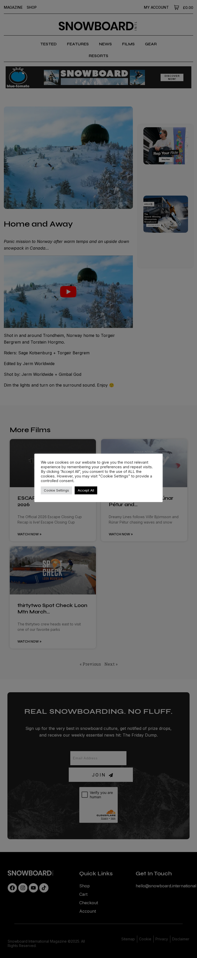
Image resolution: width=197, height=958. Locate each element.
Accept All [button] (86, 490)
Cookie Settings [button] (56, 490)
